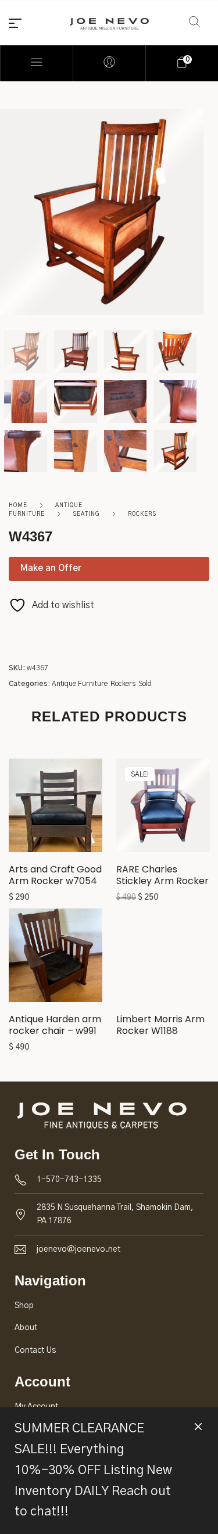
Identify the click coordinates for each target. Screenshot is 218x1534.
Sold (145, 683)
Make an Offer (50, 568)
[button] (55, 809)
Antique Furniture (80, 683)
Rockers (142, 514)
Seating (86, 514)
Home (18, 505)
